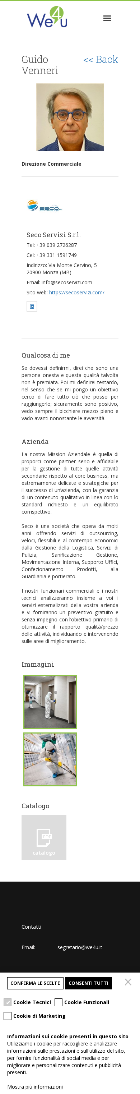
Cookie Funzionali (86, 1002)
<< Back (100, 59)
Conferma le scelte (35, 983)
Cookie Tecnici (32, 1002)
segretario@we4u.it (79, 947)
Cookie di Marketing (39, 1015)
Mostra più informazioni (35, 1086)
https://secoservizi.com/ (76, 292)
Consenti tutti (88, 983)
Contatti (31, 926)
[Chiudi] (129, 983)
